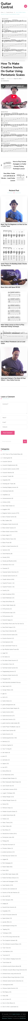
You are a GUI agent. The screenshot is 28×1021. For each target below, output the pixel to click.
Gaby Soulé (5, 686)
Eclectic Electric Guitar (8, 635)
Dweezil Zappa (6, 620)
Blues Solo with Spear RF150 (10, 287)
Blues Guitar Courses (8, 528)
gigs (3, 693)
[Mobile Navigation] (25, 6)
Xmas (3, 996)
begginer (4, 509)
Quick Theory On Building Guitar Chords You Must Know (14, 264)
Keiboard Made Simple (8, 778)
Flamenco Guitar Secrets (9, 675)
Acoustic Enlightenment (9, 465)
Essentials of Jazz (7, 664)
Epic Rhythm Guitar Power (9, 649)
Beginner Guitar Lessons (9, 513)
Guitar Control (7, 5)
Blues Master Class (7, 539)
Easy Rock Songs (7, 627)
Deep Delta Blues (7, 601)
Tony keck (5, 955)
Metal (4, 804)
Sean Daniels (6, 885)
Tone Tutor (5, 948)
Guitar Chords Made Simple (9, 708)
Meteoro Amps (6, 808)
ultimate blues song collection (10, 973)
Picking (4, 841)
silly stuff (5, 896)
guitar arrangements (7, 705)
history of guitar (6, 745)
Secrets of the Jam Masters (10, 892)
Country (4, 590)
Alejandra (5, 480)
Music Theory (6, 822)
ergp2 (4, 653)
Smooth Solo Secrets (8, 907)
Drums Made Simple (8, 605)
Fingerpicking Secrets (8, 671)
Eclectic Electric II (7, 638)
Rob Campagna (6, 863)
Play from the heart (7, 844)
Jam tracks (5, 752)
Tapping (4, 929)
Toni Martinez (6, 951)
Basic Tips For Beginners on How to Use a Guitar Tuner (14, 225)
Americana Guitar (7, 491)
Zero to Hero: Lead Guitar (9, 1007)
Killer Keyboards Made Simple (10, 782)
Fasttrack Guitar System (9, 668)
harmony (4, 741)
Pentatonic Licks (6, 837)
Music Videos (6, 826)
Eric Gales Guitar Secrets (9, 660)
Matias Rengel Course (8, 800)
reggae (4, 859)
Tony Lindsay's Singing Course (10, 959)
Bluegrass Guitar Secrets (9, 524)
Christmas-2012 (6, 565)
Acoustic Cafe (6, 461)
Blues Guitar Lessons (8, 531)
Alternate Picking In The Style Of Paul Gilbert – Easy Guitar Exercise (13, 379)
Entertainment (6, 642)
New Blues (5, 830)
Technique (5, 933)
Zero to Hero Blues (7, 1003)
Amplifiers (5, 495)
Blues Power (6, 542)
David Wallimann (7, 598)
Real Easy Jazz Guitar (8, 856)
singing (4, 903)
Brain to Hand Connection (9, 546)
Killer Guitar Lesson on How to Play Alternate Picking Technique (12, 325)
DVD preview (6, 609)
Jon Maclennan (6, 775)
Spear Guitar (5, 918)
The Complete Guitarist (8, 940)
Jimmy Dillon (5, 771)
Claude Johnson (6, 60)
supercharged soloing (8, 926)
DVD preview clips (7, 612)
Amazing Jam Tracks (7, 484)
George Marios (6, 690)
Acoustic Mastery (7, 472)
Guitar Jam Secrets (7, 719)
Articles (4, 502)
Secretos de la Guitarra (8, 889)
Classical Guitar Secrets (8, 576)
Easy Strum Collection (8, 631)
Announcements (6, 498)
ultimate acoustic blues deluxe (10, 966)
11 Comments (5, 81)
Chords (4, 557)
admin (2, 79)
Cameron (4, 550)
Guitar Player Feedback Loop (10, 727)
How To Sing (6, 749)
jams (3, 756)
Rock (3, 870)
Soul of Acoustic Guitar (8, 914)
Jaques (4, 763)
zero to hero (5, 999)
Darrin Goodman (6, 594)
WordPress (22, 1018)
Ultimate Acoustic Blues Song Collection (13, 970)
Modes (4, 819)
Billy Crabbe (5, 520)
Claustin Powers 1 (7, 583)
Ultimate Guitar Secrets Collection (11, 981)
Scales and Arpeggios (18, 60)
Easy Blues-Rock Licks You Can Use (12, 623)
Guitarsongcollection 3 (8, 738)
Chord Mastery (6, 553)
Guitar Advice (6, 701)
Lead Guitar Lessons (8, 789)
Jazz (3, 767)
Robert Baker (6, 867)
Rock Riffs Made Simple (8, 874)
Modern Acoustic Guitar (8, 811)
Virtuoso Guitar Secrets (8, 988)
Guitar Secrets (6, 734)
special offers (6, 922)
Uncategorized (6, 984)
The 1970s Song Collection (10, 937)
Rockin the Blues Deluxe (9, 878)
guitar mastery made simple (10, 723)
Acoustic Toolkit (7, 476)
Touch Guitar (5, 962)
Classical (4, 568)
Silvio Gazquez (6, 900)
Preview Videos (6, 848)
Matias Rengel (6, 797)
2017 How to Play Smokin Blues (11, 454)
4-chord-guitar (6, 458)
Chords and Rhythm (7, 561)
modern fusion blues (7, 815)
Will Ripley (5, 992)
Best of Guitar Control (8, 517)
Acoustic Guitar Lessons (9, 469)
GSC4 (4, 697)
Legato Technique (7, 793)
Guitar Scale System (8, 730)
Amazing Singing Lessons (9, 487)
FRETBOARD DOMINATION (10, 682)
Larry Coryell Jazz (7, 786)
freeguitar (5, 679)
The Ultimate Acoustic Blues (10, 944)
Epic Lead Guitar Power (8, 646)
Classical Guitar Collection (9, 572)
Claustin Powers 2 (7, 587)
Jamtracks (5, 760)
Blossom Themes (7, 1018)
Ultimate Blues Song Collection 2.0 (12, 977)
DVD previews (6, 616)
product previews (7, 852)
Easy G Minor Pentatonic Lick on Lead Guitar (13, 342)
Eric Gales (5, 657)
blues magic (5, 535)
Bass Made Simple (7, 506)
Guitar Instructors (7, 716)
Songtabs (5, 911)
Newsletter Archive (7, 833)
